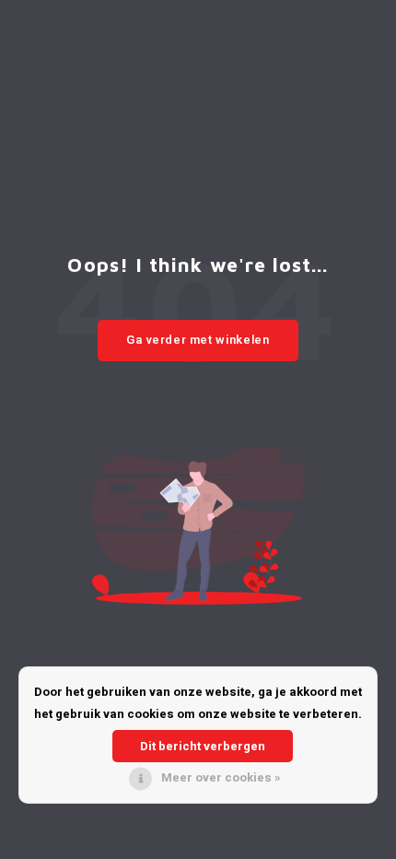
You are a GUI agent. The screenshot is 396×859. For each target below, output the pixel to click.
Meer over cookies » (221, 777)
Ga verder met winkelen (197, 339)
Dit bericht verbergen (202, 746)
